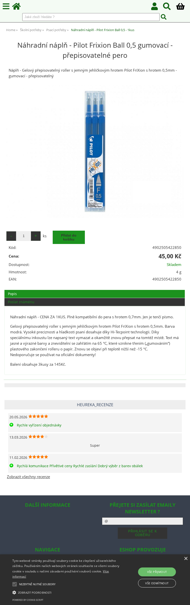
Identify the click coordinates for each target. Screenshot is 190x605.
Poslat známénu (21, 302)
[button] (66, 592)
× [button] (186, 559)
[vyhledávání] (169, 7)
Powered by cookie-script (27, 600)
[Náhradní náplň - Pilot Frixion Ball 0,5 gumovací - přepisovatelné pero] (95, 151)
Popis (12, 293)
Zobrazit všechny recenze (28, 476)
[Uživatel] (157, 7)
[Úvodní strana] (19, 7)
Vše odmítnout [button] (156, 583)
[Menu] (6, 6)
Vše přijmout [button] (157, 572)
